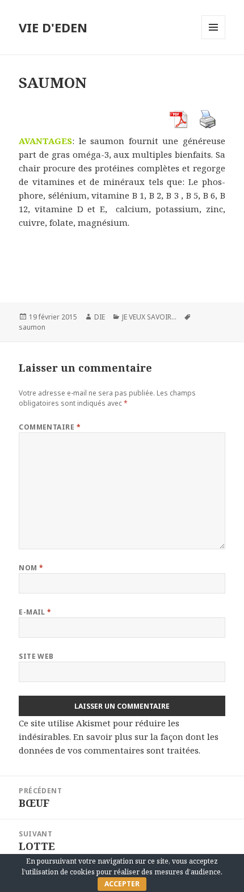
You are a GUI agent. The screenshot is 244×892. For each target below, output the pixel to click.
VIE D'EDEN (53, 27)
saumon (32, 327)
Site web (36, 656)
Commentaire (50, 427)
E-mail (35, 612)
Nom (31, 568)
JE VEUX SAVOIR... (149, 317)
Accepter (122, 884)
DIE (99, 317)
